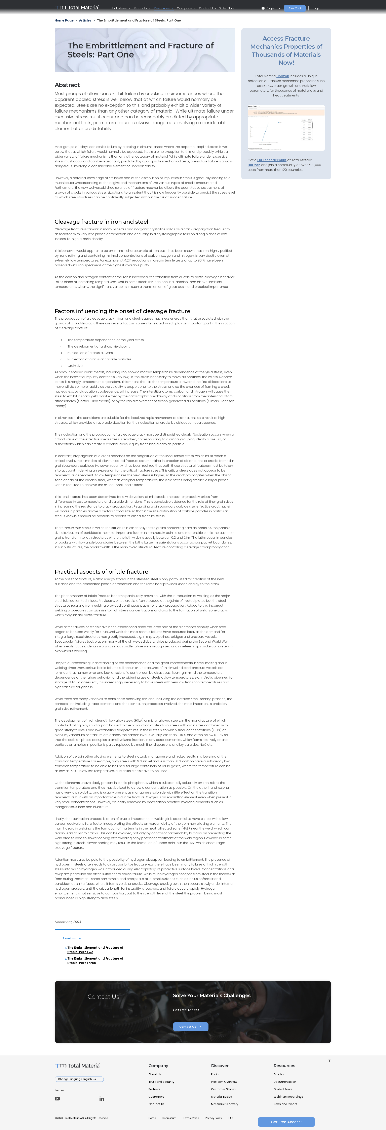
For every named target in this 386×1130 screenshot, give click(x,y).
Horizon (254, 165)
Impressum (169, 1118)
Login (316, 8)
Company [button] (185, 8)
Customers (156, 1097)
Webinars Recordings (288, 1097)
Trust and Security (161, 1082)
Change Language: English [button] (75, 1079)
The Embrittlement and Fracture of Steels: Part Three (95, 960)
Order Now (226, 8)
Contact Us (207, 8)
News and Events (285, 1104)
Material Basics (221, 1097)
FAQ (231, 1118)
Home (152, 1118)
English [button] (269, 8)
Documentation (285, 1082)
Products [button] (141, 8)
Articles (279, 1074)
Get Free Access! (286, 1121)
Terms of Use (191, 1118)
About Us (155, 1074)
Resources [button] (162, 8)
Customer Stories (223, 1089)
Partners (154, 1089)
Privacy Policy (213, 1118)
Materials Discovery (224, 1104)
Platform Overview (224, 1082)
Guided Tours (283, 1089)
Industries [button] (119, 8)
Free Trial (295, 8)
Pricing (215, 1074)
